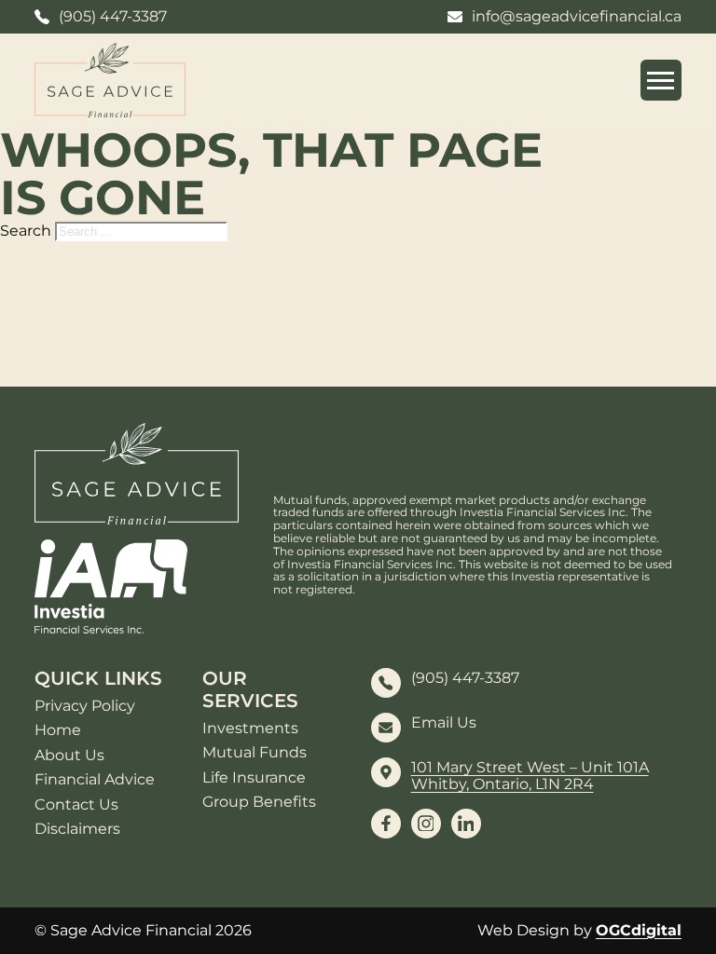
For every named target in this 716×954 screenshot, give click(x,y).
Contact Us (76, 805)
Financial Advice (94, 779)
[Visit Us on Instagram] (426, 823)
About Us (69, 755)
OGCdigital (639, 930)
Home (57, 730)
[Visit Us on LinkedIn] (466, 823)
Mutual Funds (254, 752)
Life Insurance (254, 778)
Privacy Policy (84, 706)
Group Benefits (259, 802)
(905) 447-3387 (465, 678)
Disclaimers (77, 829)
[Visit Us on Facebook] (386, 823)
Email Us (443, 723)
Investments (250, 728)
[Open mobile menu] (661, 80)
